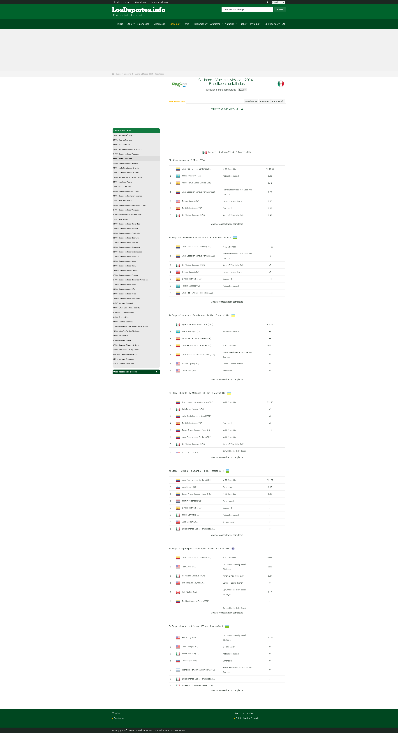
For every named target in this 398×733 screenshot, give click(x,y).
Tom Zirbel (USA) (189, 566)
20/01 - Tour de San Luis (122, 140)
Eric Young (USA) (189, 637)
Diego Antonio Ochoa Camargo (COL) (197, 402)
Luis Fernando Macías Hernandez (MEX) (198, 528)
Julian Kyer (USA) (189, 370)
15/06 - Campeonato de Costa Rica (126, 224)
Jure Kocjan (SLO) (189, 487)
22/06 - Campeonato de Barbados (126, 256)
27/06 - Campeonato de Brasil (124, 284)
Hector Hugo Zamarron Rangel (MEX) (197, 685)
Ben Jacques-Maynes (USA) (193, 582)
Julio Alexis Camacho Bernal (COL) (196, 416)
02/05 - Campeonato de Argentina (126, 191)
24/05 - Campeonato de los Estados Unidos (129, 205)
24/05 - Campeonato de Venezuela (126, 210)
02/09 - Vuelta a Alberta (122, 340)
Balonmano (200, 23)
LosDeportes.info (123, 10)
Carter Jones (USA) (190, 453)
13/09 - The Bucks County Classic (126, 350)
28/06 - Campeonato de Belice (124, 294)
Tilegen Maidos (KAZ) (191, 285)
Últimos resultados (159, 2)
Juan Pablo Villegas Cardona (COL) (196, 169)
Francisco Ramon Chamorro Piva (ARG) (198, 669)
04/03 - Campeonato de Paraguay (126, 154)
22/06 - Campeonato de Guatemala (126, 247)
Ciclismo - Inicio (120, 124)
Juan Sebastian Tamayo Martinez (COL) (198, 192)
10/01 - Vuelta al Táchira (122, 135)
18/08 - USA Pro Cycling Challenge (126, 331)
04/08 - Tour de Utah (121, 317)
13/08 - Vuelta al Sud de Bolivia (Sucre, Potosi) (130, 326)
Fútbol (129, 23)
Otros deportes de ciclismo (125, 372)
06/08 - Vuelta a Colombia (123, 322)
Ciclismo (174, 23)
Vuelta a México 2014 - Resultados (149, 74)
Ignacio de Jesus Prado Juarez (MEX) (197, 324)
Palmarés (264, 101)
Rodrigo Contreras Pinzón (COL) (195, 601)
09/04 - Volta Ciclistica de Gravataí (126, 168)
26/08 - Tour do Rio (120, 336)
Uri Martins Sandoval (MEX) (193, 215)
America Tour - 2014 (122, 130)
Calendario (140, 2)
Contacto (119, 718)
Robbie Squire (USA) (190, 201)
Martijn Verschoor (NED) (192, 500)
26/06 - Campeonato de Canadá (125, 270)
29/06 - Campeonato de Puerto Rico (126, 298)
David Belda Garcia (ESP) (192, 208)
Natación (229, 23)
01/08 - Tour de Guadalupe (123, 312)
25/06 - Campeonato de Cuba (124, 266)
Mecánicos (159, 23)
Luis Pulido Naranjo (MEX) (193, 409)
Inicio (120, 23)
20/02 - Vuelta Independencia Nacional (127, 149)
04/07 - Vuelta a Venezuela (123, 303)
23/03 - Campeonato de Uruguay (125, 163)
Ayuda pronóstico (122, 2)
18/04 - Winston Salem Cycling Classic (127, 177)
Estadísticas (251, 101)
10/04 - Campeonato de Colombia (126, 172)
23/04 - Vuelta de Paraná (122, 182)
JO (283, 23)
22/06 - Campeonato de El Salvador (126, 233)
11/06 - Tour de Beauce (122, 219)
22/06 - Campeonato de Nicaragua (126, 238)
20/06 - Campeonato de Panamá (125, 228)
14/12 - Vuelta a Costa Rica (123, 364)
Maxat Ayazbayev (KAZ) (191, 175)
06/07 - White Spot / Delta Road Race (127, 308)
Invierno (254, 23)
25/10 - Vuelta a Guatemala (123, 359)
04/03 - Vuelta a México (122, 159)
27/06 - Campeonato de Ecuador (125, 275)
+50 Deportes (271, 23)
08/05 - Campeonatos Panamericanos (127, 196)
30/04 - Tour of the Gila (122, 186)
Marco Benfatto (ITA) (190, 514)
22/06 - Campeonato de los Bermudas (127, 252)
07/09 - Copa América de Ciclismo (126, 345)
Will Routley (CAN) (189, 592)
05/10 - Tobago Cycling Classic (125, 354)
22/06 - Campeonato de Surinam (125, 242)
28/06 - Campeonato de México (125, 289)
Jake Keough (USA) (190, 521)
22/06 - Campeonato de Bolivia (124, 261)
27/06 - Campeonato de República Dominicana (130, 280)
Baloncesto (143, 23)
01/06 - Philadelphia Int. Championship (127, 214)
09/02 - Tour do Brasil (121, 145)
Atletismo (215, 23)
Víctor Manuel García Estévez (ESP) (196, 182)
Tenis (186, 23)
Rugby (242, 23)
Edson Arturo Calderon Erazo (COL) (196, 430)
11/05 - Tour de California (122, 200)
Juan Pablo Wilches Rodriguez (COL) (197, 292)
